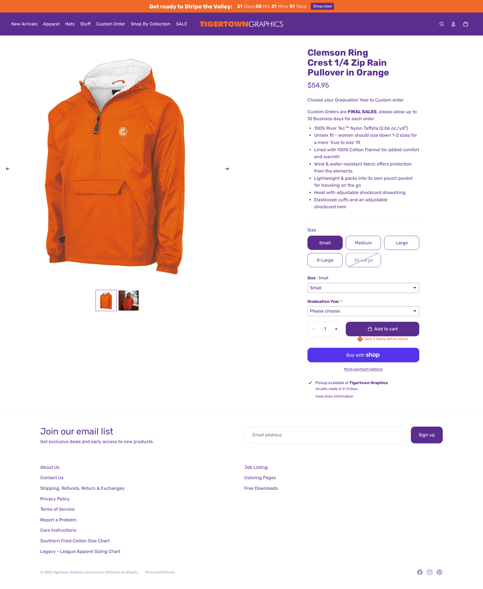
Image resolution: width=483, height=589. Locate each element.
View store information (334, 396)
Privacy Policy (55, 499)
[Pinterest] (439, 572)
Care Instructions (58, 530)
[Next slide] (228, 170)
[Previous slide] (6, 170)
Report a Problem (58, 519)
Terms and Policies (159, 572)
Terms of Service (57, 509)
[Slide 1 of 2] (106, 300)
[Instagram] (429, 572)
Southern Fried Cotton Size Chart (75, 540)
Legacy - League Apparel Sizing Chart (80, 551)
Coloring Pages (260, 477)
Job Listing (256, 467)
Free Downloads (261, 488)
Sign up (427, 434)
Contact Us (51, 477)
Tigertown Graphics (68, 572)
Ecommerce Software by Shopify (112, 572)
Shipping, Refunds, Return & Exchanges (82, 488)
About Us (50, 467)
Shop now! (322, 6)
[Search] (441, 24)
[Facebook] (419, 572)
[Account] (453, 24)
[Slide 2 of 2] (129, 300)
